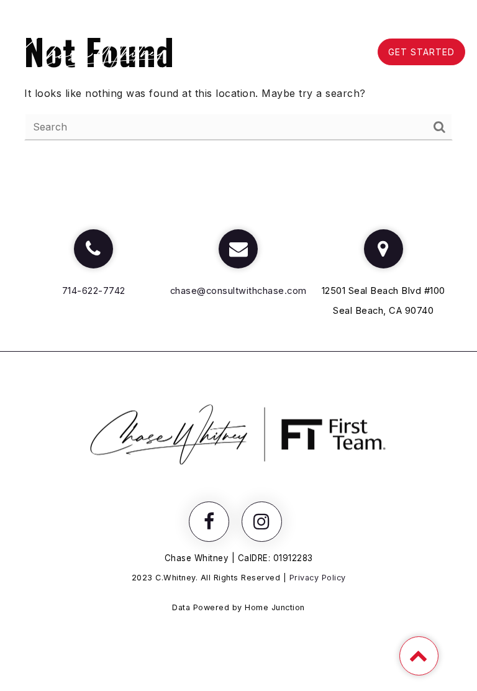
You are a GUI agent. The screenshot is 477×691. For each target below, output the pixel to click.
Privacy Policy (317, 577)
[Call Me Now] (93, 248)
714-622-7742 (93, 290)
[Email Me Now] (238, 248)
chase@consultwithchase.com (238, 290)
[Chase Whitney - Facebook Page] (209, 521)
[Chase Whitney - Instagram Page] (262, 521)
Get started (421, 52)
